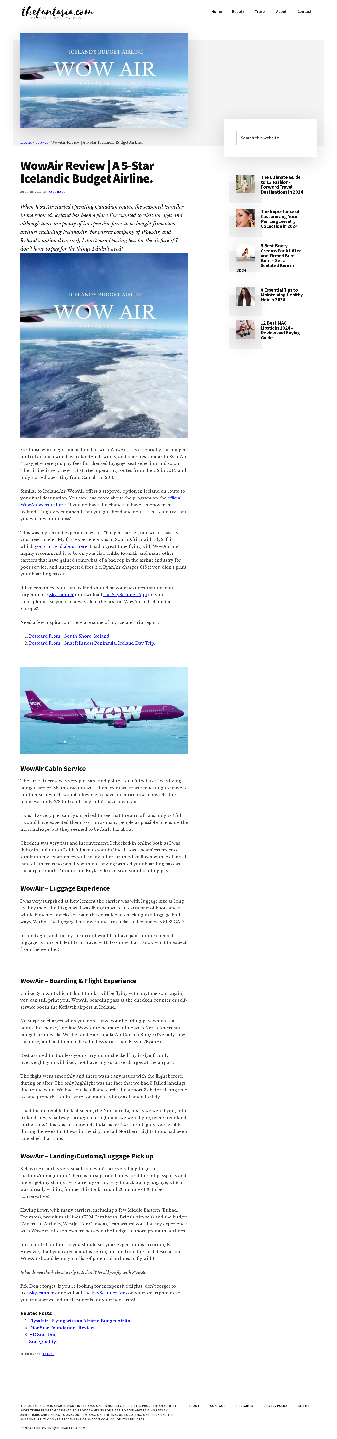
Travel (42, 142)
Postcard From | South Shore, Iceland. (69, 636)
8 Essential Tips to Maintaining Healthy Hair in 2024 (282, 295)
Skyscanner (61, 594)
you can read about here (61, 546)
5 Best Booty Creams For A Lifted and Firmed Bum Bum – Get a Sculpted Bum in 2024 (269, 257)
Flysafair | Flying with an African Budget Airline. (81, 1320)
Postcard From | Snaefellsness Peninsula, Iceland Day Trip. (92, 643)
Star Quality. (43, 1341)
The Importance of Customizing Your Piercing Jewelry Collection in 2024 (280, 218)
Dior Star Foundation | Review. (62, 1327)
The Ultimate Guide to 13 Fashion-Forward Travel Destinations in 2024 (282, 184)
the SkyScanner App (125, 594)
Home (26, 142)
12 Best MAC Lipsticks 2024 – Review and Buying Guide (280, 330)
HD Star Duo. (43, 1334)
